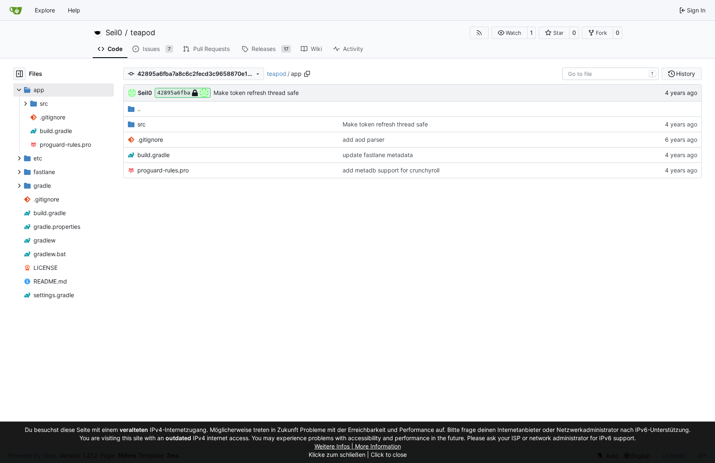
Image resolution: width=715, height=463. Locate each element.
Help (74, 10)
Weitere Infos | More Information (357, 446)
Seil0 (114, 33)
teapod (142, 33)
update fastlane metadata (378, 154)
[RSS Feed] (479, 33)
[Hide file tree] (19, 74)
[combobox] (610, 74)
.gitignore (150, 139)
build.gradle (153, 154)
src (141, 124)
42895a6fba (173, 93)
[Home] (15, 10)
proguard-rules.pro (163, 170)
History (685, 73)
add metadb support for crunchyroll (391, 170)
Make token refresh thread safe (256, 92)
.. (139, 108)
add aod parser (363, 139)
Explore (45, 10)
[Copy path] (307, 74)
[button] (510, 33)
